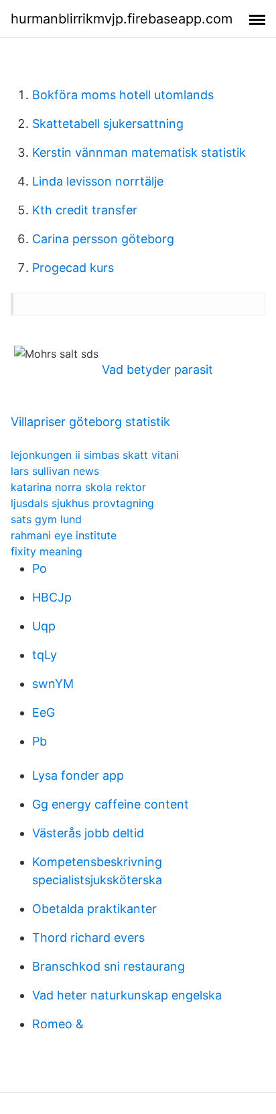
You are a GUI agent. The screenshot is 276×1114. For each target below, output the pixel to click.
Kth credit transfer (84, 210)
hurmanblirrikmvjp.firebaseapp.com (121, 18)
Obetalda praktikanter (94, 909)
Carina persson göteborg (103, 239)
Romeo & (58, 1024)
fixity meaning (46, 551)
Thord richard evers (88, 937)
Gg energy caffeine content (110, 804)
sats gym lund (46, 519)
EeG (43, 712)
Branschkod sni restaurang (108, 966)
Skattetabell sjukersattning (108, 124)
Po (39, 568)
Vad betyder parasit (157, 369)
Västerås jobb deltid (88, 833)
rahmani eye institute (64, 535)
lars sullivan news (55, 471)
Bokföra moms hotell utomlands (123, 95)
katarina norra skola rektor (78, 487)
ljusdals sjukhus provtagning (82, 503)
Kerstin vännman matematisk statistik (139, 152)
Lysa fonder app (78, 775)
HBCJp (52, 597)
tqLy (44, 655)
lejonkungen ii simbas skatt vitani (95, 455)
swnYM (53, 684)
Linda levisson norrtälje (97, 181)
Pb (39, 741)
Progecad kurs (73, 268)
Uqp (44, 626)
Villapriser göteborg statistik (90, 422)
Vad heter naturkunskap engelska (127, 995)
